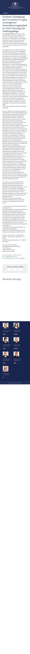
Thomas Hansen (17, 339)
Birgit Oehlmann (17, 325)
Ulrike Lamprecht (17, 353)
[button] (15, 312)
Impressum (11, 377)
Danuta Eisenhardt (7, 339)
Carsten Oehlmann (8, 255)
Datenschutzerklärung (17, 377)
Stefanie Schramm (6, 353)
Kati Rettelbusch (6, 368)
